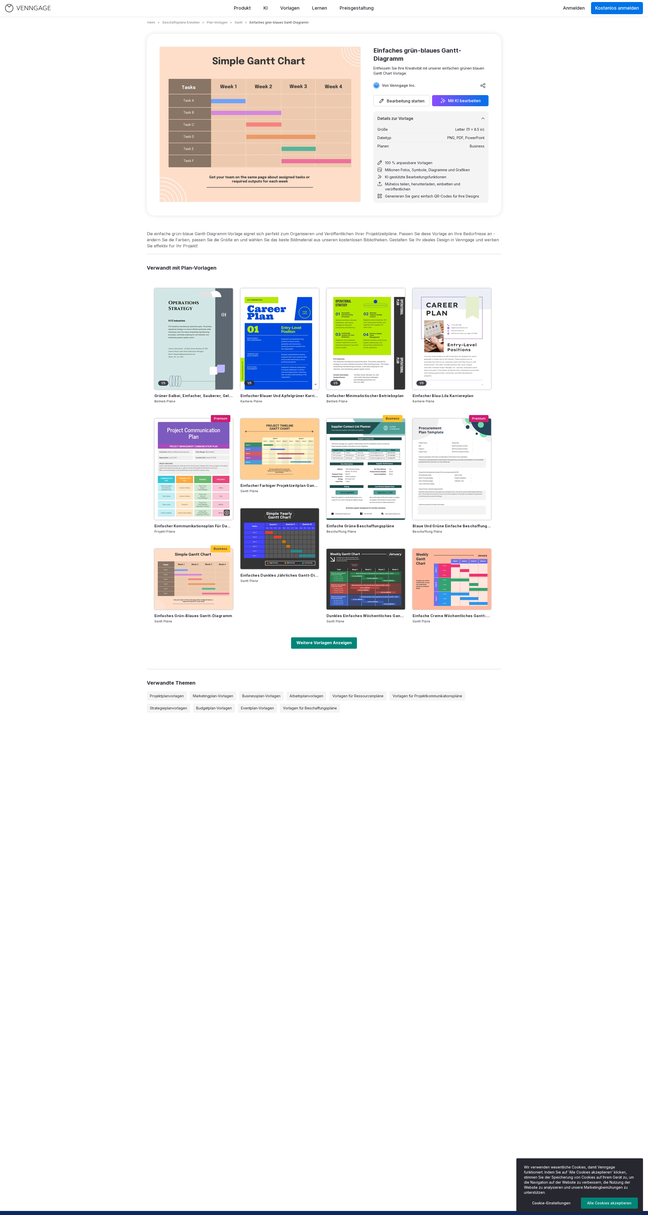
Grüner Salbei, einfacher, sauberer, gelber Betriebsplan (193, 396)
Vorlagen (289, 8)
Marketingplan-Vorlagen (213, 696)
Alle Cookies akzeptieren (609, 1203)
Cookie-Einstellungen (551, 1203)
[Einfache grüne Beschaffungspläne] (366, 469)
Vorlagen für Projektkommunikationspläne (427, 696)
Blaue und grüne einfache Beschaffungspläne (452, 526)
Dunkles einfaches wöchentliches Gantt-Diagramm (366, 616)
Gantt (238, 22)
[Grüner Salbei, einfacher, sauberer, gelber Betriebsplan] (193, 338)
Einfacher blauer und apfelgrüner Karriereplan (279, 396)
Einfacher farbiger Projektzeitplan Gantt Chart (279, 485)
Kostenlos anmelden (617, 8)
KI (266, 8)
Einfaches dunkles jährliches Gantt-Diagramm (279, 575)
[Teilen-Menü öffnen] (483, 85)
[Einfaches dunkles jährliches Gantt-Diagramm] (279, 538)
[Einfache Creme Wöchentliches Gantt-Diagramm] (452, 579)
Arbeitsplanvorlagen (306, 696)
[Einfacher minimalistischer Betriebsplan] (366, 338)
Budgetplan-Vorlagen (214, 708)
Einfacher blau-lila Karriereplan (443, 396)
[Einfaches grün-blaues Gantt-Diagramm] (193, 579)
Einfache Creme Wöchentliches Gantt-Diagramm (452, 616)
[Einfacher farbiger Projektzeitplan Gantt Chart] (279, 449)
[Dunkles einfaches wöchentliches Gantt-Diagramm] (366, 579)
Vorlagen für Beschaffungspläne (310, 708)
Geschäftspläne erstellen (181, 22)
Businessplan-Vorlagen (261, 696)
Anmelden (574, 8)
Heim (151, 22)
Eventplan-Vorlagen (257, 708)
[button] (401, 100)
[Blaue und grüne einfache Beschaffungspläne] (452, 469)
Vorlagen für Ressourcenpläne (357, 696)
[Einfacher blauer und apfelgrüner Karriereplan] (279, 338)
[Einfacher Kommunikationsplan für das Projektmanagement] (193, 469)
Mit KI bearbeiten (464, 100)
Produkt (242, 8)
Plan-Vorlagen (217, 22)
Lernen (319, 8)
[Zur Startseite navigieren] (28, 8)
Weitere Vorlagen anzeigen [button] (324, 642)
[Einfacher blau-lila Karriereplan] (452, 338)
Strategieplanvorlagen (168, 708)
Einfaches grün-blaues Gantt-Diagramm (193, 616)
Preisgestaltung (357, 8)
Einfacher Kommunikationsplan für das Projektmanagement (193, 526)
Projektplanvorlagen (167, 696)
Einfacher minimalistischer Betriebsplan (365, 396)
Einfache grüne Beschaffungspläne (360, 526)
